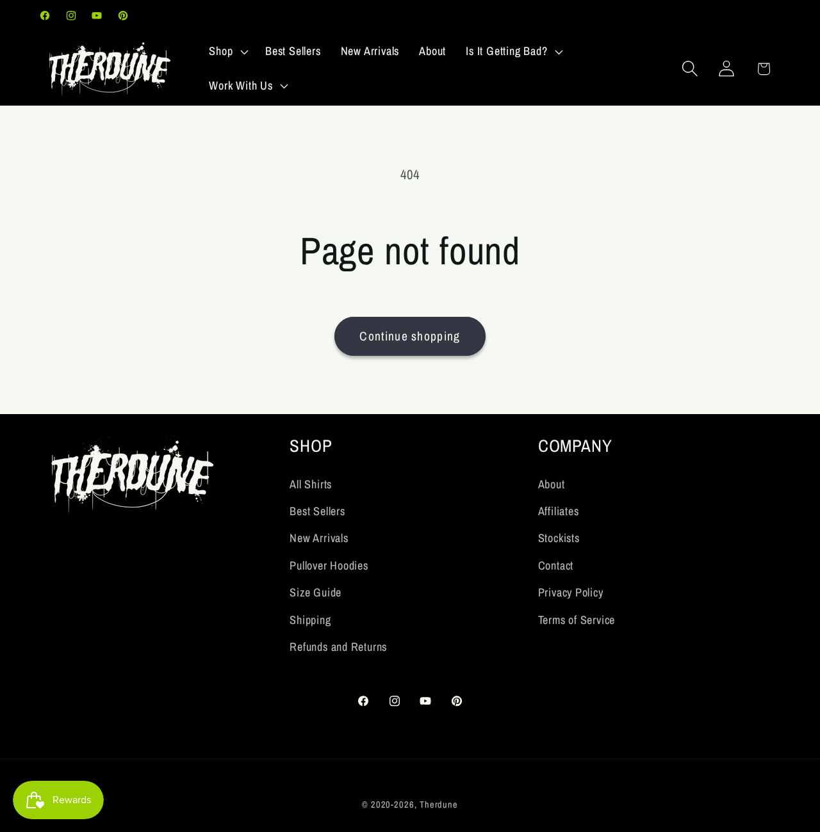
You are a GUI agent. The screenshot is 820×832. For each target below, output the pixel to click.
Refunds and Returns (338, 647)
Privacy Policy (570, 592)
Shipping (310, 620)
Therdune (439, 803)
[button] (227, 52)
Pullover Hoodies (329, 565)
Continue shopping (409, 336)
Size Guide (315, 592)
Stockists (559, 538)
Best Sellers (317, 511)
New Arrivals (319, 538)
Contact (555, 565)
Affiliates (558, 511)
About (551, 484)
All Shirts (311, 484)
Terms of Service (576, 620)
